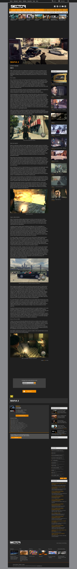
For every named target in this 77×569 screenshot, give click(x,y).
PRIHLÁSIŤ (16, 437)
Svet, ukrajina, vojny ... (55, 475)
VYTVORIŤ (61, 478)
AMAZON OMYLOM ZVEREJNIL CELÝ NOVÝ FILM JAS (13, 20)
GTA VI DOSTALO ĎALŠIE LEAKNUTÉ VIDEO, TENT (46, 20)
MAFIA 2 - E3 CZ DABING (56, 96)
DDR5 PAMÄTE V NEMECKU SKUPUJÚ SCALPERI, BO (54, 20)
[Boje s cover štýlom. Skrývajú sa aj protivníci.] (29, 357)
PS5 (56, 10)
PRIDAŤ (57, 12)
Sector (11, 1)
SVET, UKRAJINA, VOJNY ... (56, 513)
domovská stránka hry (21, 411)
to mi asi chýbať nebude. (55, 497)
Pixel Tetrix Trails (31, 556)
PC (45, 10)
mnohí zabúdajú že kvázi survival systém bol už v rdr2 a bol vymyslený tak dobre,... (59, 494)
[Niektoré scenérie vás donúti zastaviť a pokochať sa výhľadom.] (29, 282)
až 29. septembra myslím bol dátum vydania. (59, 485)
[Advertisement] (38, 28)
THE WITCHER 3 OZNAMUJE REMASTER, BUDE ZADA (38, 20)
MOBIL (64, 10)
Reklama (20, 564)
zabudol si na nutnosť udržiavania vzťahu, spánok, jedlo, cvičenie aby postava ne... (58, 528)
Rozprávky (30, 1)
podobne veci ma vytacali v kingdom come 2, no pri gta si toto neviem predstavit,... (59, 519)
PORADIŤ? (63, 12)
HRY (27, 10)
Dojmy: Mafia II (13, 419)
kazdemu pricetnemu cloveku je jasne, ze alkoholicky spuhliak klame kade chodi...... (58, 514)
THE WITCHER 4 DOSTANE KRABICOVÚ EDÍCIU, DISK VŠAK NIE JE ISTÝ (59, 422)
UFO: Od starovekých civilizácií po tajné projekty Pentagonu (62, 557)
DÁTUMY (33, 12)
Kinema (20, 1)
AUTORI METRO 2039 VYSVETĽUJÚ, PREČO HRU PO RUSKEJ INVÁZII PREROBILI (59, 412)
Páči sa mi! (29, 391)
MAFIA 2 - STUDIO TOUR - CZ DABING (59, 109)
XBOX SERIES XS (50, 10)
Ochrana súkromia (15, 564)
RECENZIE (19, 10)
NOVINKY (14, 10)
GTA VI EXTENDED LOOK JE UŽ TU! (22, 20)
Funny (34, 1)
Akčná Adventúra (20, 410)
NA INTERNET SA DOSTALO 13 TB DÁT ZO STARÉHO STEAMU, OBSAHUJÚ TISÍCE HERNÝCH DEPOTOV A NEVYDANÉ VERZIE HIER (59, 432)
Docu (37, 1)
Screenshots (54, 462)
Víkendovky (40, 556)
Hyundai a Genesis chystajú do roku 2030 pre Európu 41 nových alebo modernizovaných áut (14, 558)
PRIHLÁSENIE (63, 1)
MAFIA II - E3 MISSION (56, 135)
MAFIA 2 (53, 122)
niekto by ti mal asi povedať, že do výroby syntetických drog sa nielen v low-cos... (58, 506)
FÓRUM (36, 10)
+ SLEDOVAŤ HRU (22, 415)
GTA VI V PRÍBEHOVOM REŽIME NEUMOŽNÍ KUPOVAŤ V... (57, 492)
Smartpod (16, 1)
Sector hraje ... (54, 465)
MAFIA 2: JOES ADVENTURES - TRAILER (59, 148)
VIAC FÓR (65, 478)
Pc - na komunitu (54, 460)
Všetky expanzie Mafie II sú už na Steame (17, 424)
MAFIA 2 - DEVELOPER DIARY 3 (57, 186)
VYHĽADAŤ (51, 12)
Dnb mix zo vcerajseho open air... (57, 450)
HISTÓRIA (14, 12)
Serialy (53, 470)
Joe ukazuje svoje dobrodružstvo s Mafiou (17, 426)
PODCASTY (18, 12)
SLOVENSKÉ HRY (28, 12)
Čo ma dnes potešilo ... (56, 467)
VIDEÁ (24, 10)
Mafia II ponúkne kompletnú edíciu (16, 428)
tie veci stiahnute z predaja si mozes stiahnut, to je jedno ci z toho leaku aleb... (59, 523)
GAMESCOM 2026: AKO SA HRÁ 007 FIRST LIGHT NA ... (58, 534)
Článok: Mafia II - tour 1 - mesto (15, 422)
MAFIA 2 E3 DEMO (55, 161)
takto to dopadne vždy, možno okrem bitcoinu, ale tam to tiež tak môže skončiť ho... (59, 489)
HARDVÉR (32, 10)
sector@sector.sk (39, 565)
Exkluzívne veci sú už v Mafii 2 (15, 431)
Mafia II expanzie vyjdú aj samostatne (17, 427)
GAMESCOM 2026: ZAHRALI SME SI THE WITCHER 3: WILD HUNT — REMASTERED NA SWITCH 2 (59, 427)
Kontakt (23, 564)
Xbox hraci (53, 453)
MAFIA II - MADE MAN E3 (56, 199)
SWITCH (60, 10)
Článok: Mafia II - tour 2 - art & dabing (16, 423)
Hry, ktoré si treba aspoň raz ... (57, 457)
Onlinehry (24, 1)
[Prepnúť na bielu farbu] (68, 1)
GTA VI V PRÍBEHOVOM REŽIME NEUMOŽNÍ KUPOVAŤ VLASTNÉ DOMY (59, 417)
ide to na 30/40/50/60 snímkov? (56, 532)
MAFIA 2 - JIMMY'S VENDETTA (57, 173)
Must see (53, 472)
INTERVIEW (23, 12)
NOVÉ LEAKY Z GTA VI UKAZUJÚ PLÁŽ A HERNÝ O (62, 20)
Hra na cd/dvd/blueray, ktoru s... (57, 455)
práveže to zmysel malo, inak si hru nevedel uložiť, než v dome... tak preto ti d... (59, 511)
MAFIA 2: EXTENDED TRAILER (57, 83)
